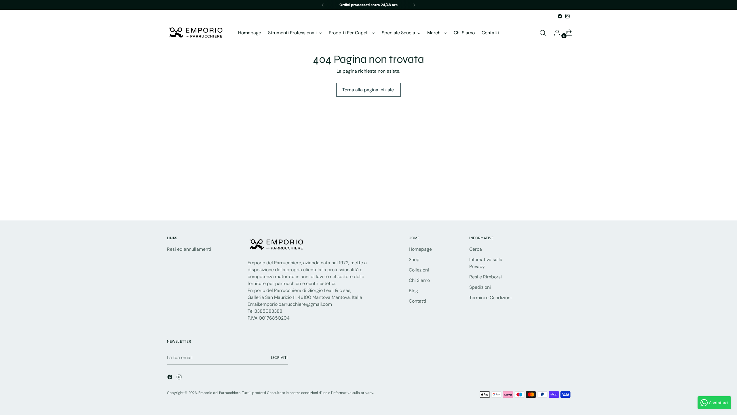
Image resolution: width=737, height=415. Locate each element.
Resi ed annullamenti (189, 249)
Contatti (417, 301)
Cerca (475, 249)
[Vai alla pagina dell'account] (555, 33)
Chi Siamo (419, 280)
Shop (414, 259)
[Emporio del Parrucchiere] (196, 33)
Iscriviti (279, 357)
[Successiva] (414, 5)
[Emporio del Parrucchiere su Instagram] (567, 16)
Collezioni (419, 270)
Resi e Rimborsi (485, 277)
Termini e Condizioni (490, 298)
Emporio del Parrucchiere (219, 393)
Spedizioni (480, 287)
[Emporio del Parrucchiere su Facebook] (560, 16)
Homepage (420, 249)
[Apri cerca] (542, 33)
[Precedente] (322, 5)
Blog (413, 291)
